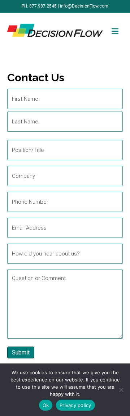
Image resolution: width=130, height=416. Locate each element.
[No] (121, 389)
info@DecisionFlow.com (84, 6)
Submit (21, 352)
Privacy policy (75, 405)
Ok (46, 405)
